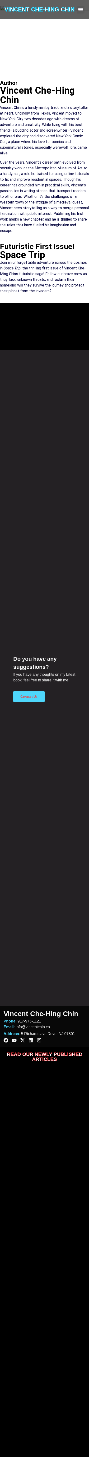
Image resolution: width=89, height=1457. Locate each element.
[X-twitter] (22, 1040)
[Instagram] (39, 1040)
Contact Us (28, 696)
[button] (80, 10)
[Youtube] (14, 1040)
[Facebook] (6, 1040)
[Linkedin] (30, 1040)
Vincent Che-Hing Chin (40, 9)
